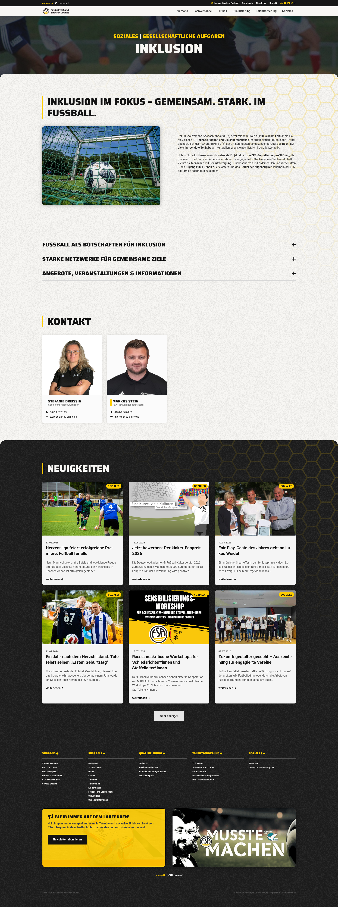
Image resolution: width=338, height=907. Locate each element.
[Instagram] (292, 3)
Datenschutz (262, 893)
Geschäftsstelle (49, 767)
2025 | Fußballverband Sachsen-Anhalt (60, 893)
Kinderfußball (94, 788)
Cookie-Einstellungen (244, 893)
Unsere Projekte (49, 771)
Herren (91, 771)
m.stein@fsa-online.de (126, 416)
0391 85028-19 (58, 412)
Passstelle (93, 763)
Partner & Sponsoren (52, 775)
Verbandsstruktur (50, 763)
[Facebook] (288, 3)
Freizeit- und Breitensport (100, 792)
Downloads (247, 3)
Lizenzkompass (146, 775)
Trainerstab (197, 763)
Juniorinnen (94, 784)
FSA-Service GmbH (51, 779)
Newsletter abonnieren (67, 839)
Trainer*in (143, 763)
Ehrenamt (253, 763)
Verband (182, 11)
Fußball (222, 11)
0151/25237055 (123, 412)
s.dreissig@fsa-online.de (63, 416)
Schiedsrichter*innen (98, 800)
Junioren (92, 779)
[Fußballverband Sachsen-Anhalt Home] (56, 11)
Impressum (275, 893)
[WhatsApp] (281, 3)
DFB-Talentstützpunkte (203, 779)
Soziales (287, 11)
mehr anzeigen (169, 716)
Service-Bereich (49, 784)
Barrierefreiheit (289, 893)
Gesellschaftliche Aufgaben (184, 36)
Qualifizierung (241, 11)
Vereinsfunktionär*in (148, 767)
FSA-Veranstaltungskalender (152, 771)
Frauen (91, 775)
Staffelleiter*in (95, 767)
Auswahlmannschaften (203, 767)
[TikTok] (295, 3)
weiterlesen (53, 579)
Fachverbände (203, 11)
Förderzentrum (199, 771)
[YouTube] (285, 3)
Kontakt (273, 3)
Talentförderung (266, 11)
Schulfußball (94, 796)
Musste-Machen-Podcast (226, 3)
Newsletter (261, 3)
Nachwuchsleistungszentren (205, 775)
